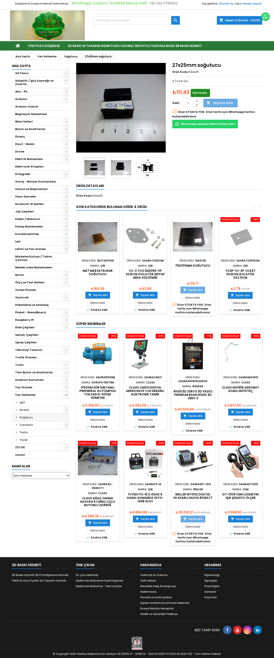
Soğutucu (26, 417)
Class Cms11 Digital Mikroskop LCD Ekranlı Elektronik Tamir (145, 390)
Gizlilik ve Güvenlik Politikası (159, 614)
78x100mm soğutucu (192, 265)
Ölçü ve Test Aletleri (30, 282)
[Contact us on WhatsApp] (265, 16)
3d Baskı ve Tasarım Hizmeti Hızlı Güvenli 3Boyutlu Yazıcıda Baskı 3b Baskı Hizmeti (134, 46)
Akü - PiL (21, 92)
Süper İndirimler (91, 323)
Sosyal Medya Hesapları (157, 608)
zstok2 (20, 455)
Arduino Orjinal (26, 107)
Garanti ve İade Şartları (156, 597)
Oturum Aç (226, 3)
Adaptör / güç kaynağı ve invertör (34, 82)
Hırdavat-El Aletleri (29, 204)
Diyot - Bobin (24, 144)
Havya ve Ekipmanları (31, 189)
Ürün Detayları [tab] (90, 185)
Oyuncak (22, 297)
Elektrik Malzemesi (29, 159)
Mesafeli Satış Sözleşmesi (158, 586)
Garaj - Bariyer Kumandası (35, 181)
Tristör (23, 432)
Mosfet (24, 410)
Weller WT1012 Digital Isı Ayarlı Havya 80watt (193, 496)
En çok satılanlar (87, 575)
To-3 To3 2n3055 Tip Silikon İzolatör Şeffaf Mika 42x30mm (145, 274)
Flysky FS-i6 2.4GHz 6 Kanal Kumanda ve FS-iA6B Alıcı (145, 497)
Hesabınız (212, 564)
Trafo (19, 365)
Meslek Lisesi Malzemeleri (33, 267)
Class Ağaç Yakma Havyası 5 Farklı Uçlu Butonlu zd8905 (97, 501)
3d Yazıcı (21, 73)
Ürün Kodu (180, 72)
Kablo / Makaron (27, 219)
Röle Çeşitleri (25, 327)
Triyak (23, 440)
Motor (19, 275)
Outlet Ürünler (25, 290)
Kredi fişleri (212, 586)
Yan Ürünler (24, 387)
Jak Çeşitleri (24, 211)
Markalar (21, 466)
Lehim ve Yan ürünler (30, 249)
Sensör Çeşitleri (27, 335)
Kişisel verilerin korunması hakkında (164, 603)
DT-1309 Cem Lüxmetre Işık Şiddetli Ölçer (240, 496)
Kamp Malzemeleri (29, 226)
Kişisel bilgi (211, 575)
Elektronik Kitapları (29, 166)
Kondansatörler (27, 234)
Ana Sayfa (21, 65)
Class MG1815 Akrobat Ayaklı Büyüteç (240, 389)
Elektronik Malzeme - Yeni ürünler (99, 586)
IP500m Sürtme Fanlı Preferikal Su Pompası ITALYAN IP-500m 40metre (97, 392)
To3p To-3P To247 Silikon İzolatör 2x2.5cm (240, 274)
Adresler (210, 592)
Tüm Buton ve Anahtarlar (34, 372)
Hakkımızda (148, 592)
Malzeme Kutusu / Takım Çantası (33, 258)
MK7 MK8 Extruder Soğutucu (98, 272)
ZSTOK (20, 447)
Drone (19, 152)
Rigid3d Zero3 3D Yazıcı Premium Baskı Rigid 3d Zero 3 (193, 394)
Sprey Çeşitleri (26, 342)
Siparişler (210, 581)
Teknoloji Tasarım (28, 350)
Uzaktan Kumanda (29, 380)
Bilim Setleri (24, 122)
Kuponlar (210, 597)
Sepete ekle (220, 102)
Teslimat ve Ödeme (154, 575)
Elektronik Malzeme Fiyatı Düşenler (100, 581)
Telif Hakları (148, 581)
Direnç (20, 137)
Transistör (26, 425)
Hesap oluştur (252, 3)
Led (17, 241)
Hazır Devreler (25, 196)
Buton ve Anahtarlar (30, 129)
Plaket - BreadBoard (30, 312)
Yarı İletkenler (25, 395)
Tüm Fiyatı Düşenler (44, 46)
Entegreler (23, 174)
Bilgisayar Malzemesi (31, 114)
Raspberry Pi (24, 320)
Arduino (21, 99)
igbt (22, 402)
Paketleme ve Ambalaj (32, 305)
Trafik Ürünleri (26, 357)
